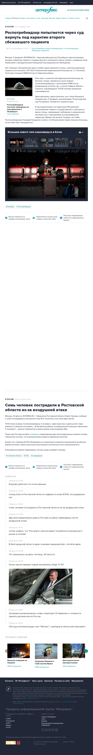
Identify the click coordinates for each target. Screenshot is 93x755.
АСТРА (8, 727)
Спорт (38, 18)
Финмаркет (64, 3)
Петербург (10, 207)
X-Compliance (10, 721)
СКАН (43, 719)
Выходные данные (40, 744)
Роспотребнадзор (24, 207)
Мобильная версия (9, 3)
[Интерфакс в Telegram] (46, 729)
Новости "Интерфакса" (48, 717)
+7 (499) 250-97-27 (18, 703)
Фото (78, 18)
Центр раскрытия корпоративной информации (52, 724)
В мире (22, 18)
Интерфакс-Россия (50, 3)
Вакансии (48, 681)
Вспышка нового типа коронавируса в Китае (35, 132)
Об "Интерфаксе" (24, 3)
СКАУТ (8, 723)
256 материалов (69, 666)
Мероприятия (77, 681)
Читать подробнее (18, 109)
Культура (44, 18)
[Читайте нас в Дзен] (42, 729)
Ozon (26, 294)
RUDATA (44, 721)
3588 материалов (42, 667)
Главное (8, 18)
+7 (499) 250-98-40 (67, 702)
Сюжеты (72, 18)
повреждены (53, 288)
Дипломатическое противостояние (71, 661)
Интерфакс (46, 10)
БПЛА (32, 294)
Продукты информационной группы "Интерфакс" (39, 709)
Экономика (30, 18)
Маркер (8, 725)
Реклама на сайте (62, 681)
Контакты (9, 681)
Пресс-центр (37, 681)
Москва (52, 18)
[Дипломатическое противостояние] (74, 657)
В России (15, 18)
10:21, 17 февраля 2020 (22, 27)
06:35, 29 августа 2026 (23, 399)
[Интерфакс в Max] (56, 729)
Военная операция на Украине (17, 661)
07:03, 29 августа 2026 (23, 235)
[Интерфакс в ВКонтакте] (49, 729)
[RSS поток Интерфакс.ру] (53, 729)
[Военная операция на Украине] (18, 657)
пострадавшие (36, 456)
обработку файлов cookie (30, 698)
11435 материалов (14, 666)
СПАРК (8, 719)
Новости (64, 18)
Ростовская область (14, 294)
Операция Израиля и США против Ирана (44, 662)
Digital (58, 18)
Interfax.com (37, 3)
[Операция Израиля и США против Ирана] (46, 658)
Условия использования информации (46, 742)
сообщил (50, 285)
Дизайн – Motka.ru (69, 742)
